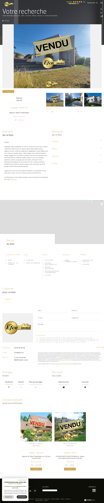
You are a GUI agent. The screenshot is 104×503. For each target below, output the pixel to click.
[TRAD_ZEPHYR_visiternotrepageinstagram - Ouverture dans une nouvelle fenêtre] (35, 490)
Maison (40, 15)
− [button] (101, 205)
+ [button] (101, 202)
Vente (22, 15)
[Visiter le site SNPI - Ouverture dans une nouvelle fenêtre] (94, 490)
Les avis (69, 2)
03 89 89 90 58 (19, 348)
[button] (52, 111)
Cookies (46, 500)
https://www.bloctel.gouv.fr (66, 360)
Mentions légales (55, 499)
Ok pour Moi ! (22, 497)
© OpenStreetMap (95, 200)
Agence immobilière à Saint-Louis (11, 15)
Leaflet (89, 200)
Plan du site (47, 499)
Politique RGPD (38, 500)
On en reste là (22, 480)
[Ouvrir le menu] (101, 3)
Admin (62, 499)
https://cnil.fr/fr (58, 357)
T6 (43, 15)
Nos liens (68, 499)
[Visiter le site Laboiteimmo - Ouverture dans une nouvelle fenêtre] (89, 500)
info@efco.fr (19, 353)
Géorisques (13, 179)
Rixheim (34, 15)
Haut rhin (28, 15)
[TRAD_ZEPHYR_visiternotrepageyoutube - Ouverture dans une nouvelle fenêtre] (30, 490)
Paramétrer (8, 497)
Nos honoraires (39, 499)
